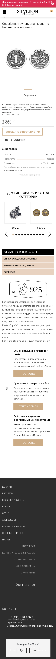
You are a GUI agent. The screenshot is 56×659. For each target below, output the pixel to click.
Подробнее (28, 373)
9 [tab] (37, 234)
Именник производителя (19, 265)
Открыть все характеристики (30, 175)
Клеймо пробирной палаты (20, 252)
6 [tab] (28, 234)
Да (21, 650)
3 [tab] (19, 234)
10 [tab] (40, 234)
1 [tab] (28, 89)
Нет (35, 650)
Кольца (6, 506)
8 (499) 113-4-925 (22, 616)
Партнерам (28, 546)
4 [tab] (22, 234)
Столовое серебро (12, 533)
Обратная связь (15, 622)
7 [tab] (31, 234)
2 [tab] (16, 234)
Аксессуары (9, 520)
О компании (28, 573)
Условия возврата (24, 559)
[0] (49, 12)
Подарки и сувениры (14, 526)
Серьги (6, 513)
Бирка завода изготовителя (21, 258)
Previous (6, 234)
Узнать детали (28, 406)
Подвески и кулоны (13, 500)
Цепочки (7, 487)
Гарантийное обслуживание (18, 553)
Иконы (6, 539)
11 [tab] (43, 234)
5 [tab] (25, 234)
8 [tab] (34, 234)
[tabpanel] (28, 59)
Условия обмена (25, 566)
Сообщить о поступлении (23, 131)
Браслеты (7, 493)
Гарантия (9, 272)
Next (49, 234)
